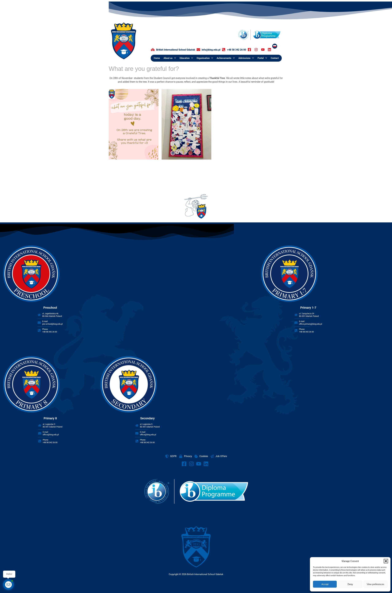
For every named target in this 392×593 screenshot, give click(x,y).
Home (157, 58)
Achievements (224, 58)
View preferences (375, 584)
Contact (275, 58)
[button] (385, 561)
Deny (350, 584)
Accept (324, 584)
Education (185, 58)
